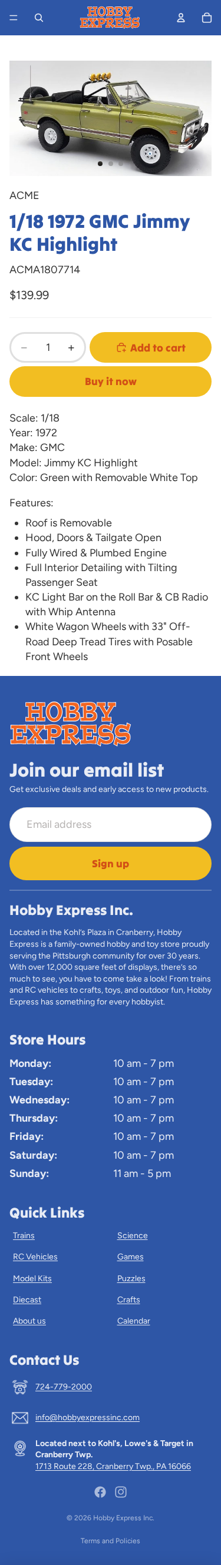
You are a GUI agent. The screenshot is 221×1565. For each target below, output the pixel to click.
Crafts (128, 1300)
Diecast (27, 1300)
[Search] (39, 18)
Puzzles (131, 1279)
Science (132, 1236)
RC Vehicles (35, 1257)
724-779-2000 (63, 1387)
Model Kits (32, 1279)
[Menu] (13, 17)
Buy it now (111, 381)
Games (130, 1257)
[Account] (181, 18)
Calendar (133, 1321)
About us (29, 1321)
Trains (24, 1236)
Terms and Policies (110, 1541)
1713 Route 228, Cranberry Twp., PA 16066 (113, 1466)
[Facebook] (100, 1492)
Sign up (110, 863)
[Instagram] (121, 1492)
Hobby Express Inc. (123, 1518)
